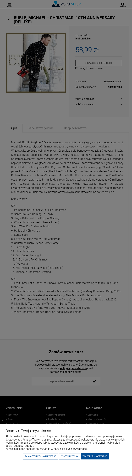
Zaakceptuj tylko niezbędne (40, 456)
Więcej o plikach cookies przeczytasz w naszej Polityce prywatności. (47, 449)
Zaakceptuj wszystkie (94, 456)
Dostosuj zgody (69, 456)
